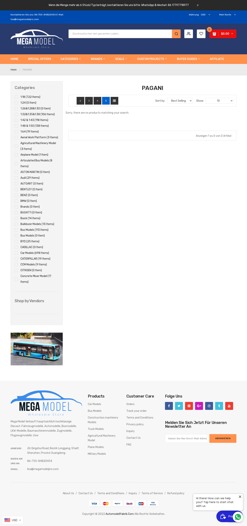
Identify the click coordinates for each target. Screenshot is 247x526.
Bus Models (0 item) (32, 235)
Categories (25, 87)
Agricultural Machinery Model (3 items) (38, 146)
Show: (200, 100)
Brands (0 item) (30, 206)
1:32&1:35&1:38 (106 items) (37, 114)
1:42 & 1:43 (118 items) (34, 120)
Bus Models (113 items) (34, 230)
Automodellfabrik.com (120, 514)
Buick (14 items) (30, 218)
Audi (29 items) (30, 178)
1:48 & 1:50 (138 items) (34, 126)
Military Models (97, 454)
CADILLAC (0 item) (31, 247)
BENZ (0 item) (29, 195)
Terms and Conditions (139, 417)
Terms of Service (152, 493)
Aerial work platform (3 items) (39, 137)
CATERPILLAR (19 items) (35, 258)
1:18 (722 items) (30, 97)
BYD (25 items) (29, 241)
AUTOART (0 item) (31, 183)
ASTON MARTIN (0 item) (35, 172)
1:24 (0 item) (28, 102)
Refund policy (175, 493)
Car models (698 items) (34, 253)
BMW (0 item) (28, 201)
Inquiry (130, 431)
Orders (130, 404)
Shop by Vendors (29, 301)
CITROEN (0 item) (31, 270)
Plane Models (96, 447)
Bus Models (95, 411)
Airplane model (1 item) (34, 154)
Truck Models (96, 429)
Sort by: (160, 100)
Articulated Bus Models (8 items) (36, 163)
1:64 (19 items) (29, 131)
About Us (68, 493)
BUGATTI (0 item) (31, 212)
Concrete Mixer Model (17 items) (35, 279)
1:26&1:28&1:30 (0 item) (35, 108)
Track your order (136, 411)
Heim (14, 69)
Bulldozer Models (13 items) (37, 224)
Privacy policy (135, 424)
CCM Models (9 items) (33, 264)
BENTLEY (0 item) (31, 189)
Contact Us (133, 438)
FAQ (128, 444)
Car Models (94, 404)
